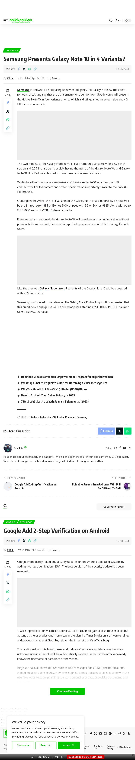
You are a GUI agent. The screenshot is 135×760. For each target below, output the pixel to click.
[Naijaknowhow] (20, 20)
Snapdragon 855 (37, 205)
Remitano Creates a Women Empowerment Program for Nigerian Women (67, 377)
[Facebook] (120, 448)
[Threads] (124, 733)
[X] (95, 733)
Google (53, 640)
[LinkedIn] (115, 733)
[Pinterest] (110, 733)
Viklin (10, 78)
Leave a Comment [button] (115, 506)
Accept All (69, 745)
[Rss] (129, 733)
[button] (6, 20)
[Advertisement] (67, 35)
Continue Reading (67, 691)
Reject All (46, 745)
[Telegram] (119, 733)
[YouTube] (125, 448)
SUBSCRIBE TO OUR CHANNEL (85, 756)
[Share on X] (24, 69)
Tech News (12, 50)
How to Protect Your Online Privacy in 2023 (48, 395)
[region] (45, 734)
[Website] (115, 448)
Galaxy (35, 417)
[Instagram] (129, 448)
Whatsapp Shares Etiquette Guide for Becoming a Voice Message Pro (64, 383)
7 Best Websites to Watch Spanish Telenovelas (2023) (55, 401)
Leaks (60, 417)
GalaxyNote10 (48, 417)
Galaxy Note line (51, 288)
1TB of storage (53, 210)
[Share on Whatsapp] (29, 69)
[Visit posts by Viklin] (8, 448)
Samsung (23, 90)
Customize (23, 745)
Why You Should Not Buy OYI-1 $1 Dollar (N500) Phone (54, 389)
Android (10, 522)
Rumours (70, 417)
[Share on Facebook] (18, 69)
